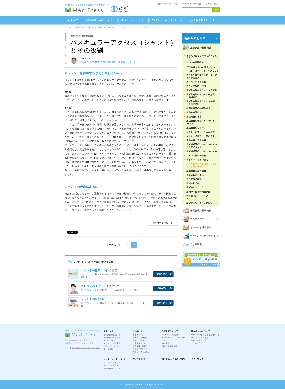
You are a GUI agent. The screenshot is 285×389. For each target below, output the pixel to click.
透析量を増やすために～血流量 (201, 90)
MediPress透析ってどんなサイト (205, 335)
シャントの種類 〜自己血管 (200, 136)
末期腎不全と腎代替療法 (198, 191)
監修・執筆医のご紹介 (168, 4)
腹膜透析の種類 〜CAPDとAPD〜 (200, 122)
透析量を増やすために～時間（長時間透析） (200, 102)
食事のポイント (139, 335)
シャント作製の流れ (196, 155)
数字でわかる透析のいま (203, 236)
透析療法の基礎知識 (96, 27)
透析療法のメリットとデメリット (201, 197)
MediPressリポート (112, 368)
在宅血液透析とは (195, 112)
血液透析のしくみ (195, 175)
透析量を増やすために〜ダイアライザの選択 (201, 76)
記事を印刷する (164, 222)
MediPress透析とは (192, 4)
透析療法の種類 (194, 179)
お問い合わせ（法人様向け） (175, 359)
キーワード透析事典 (200, 227)
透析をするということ (197, 187)
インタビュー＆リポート (115, 359)
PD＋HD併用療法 (195, 62)
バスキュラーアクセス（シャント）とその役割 (201, 165)
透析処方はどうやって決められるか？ (201, 56)
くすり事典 (196, 244)
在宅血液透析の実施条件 (198, 108)
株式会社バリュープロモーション (86, 348)
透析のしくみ (193, 183)
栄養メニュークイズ (141, 338)
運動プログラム (139, 340)
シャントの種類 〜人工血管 (200, 132)
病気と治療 (80, 27)
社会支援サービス (140, 343)
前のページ (114, 245)
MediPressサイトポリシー (173, 338)
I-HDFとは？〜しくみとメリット (202, 71)
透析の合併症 (197, 219)
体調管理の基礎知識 (200, 210)
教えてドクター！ (205, 20)
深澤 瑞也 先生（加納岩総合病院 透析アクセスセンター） (107, 62)
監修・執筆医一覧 (198, 340)
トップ (74, 20)
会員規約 (166, 340)
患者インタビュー (111, 366)
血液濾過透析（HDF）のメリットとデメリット (201, 145)
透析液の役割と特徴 (196, 86)
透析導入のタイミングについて (201, 202)
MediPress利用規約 (170, 335)
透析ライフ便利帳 (140, 349)
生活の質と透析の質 (196, 140)
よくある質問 (212, 4)
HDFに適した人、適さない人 (200, 66)
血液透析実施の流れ (196, 171)
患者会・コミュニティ (142, 352)
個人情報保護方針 (169, 346)
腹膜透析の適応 (194, 116)
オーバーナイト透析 (196, 82)
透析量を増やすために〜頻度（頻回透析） (200, 95)
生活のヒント (139, 331)
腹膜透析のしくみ (195, 127)
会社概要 (166, 343)
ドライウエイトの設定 (197, 159)
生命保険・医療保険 (141, 346)
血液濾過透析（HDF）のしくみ (201, 151)
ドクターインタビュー (113, 363)
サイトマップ (197, 359)
